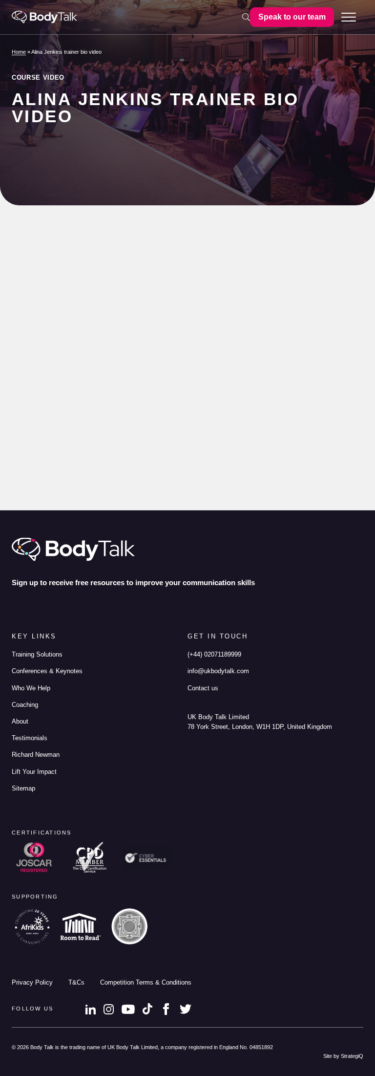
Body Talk (44, 17)
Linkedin (90, 1009)
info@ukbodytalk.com (218, 671)
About (20, 721)
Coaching (25, 705)
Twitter (185, 1009)
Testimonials (29, 738)
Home (19, 52)
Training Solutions (37, 654)
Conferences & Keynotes (47, 671)
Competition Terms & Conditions (145, 982)
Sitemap (23, 788)
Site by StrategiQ (343, 1056)
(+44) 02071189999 (214, 654)
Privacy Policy (32, 982)
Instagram (109, 1009)
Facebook (166, 1009)
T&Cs (76, 982)
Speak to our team (292, 17)
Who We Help (31, 688)
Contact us (203, 688)
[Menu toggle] (348, 17)
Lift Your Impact (34, 772)
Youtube (128, 1009)
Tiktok (147, 1009)
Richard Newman (36, 754)
